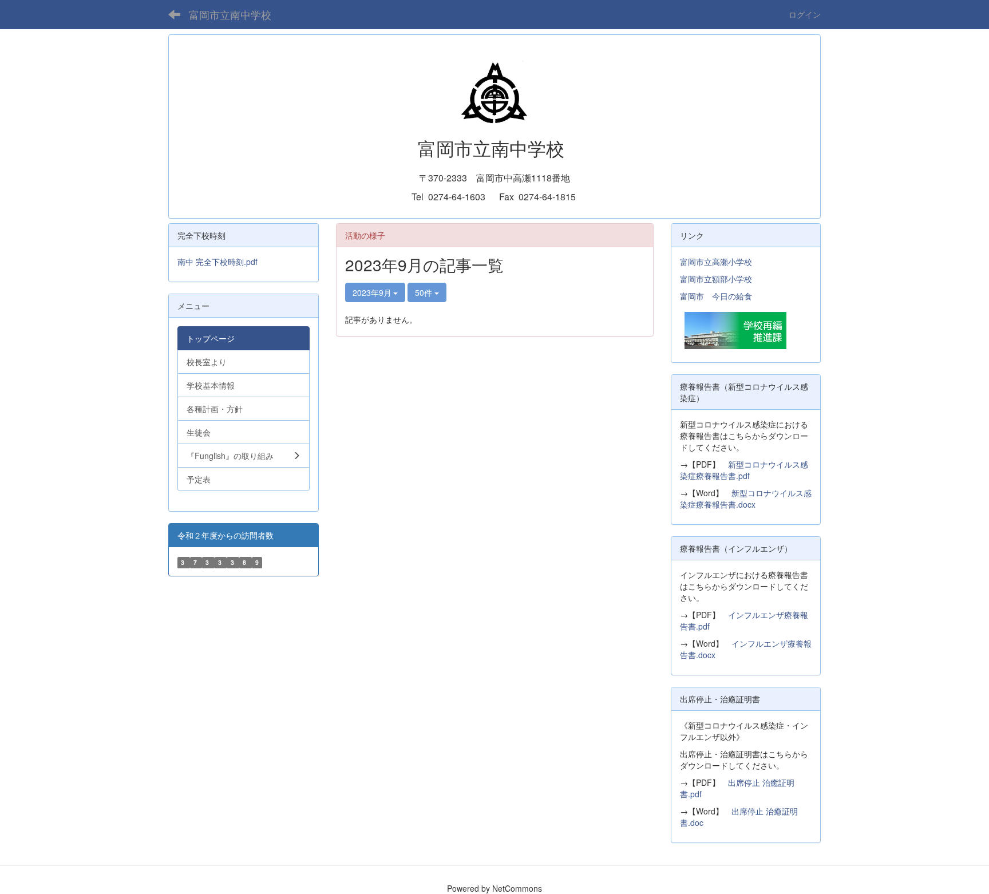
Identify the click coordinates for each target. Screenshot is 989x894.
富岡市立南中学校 (230, 14)
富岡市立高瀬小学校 (716, 261)
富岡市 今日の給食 (716, 296)
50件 (424, 292)
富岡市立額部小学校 (716, 278)
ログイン (805, 14)
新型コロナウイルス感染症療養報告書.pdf (744, 469)
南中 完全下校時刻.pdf (217, 261)
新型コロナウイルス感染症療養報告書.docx (746, 498)
